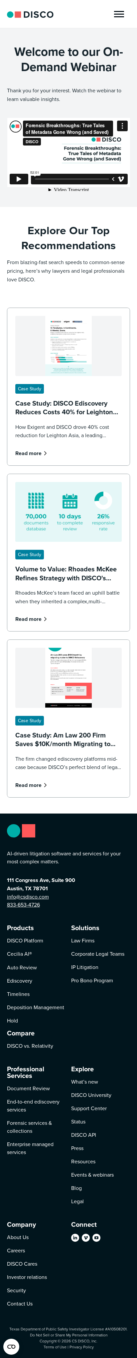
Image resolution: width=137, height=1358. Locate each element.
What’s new (84, 1081)
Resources (83, 1161)
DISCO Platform (25, 940)
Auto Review (22, 967)
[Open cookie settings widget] (11, 1347)
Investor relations (27, 1277)
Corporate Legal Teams (97, 953)
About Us (18, 1237)
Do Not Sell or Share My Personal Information (68, 1335)
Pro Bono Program (92, 980)
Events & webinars (92, 1174)
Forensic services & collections (29, 1126)
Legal (77, 1201)
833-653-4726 (23, 904)
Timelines (18, 994)
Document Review (28, 1088)
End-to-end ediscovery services (33, 1105)
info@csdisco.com (28, 896)
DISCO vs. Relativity (30, 1045)
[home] (30, 14)
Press (77, 1148)
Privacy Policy (81, 1347)
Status (78, 1121)
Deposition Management (35, 1007)
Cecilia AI (19, 954)
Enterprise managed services (30, 1148)
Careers (16, 1250)
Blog (76, 1188)
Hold (12, 1020)
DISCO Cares (22, 1263)
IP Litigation (84, 967)
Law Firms (82, 940)
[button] (119, 14)
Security (16, 1290)
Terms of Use (55, 1347)
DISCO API (83, 1134)
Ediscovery (19, 980)
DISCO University (91, 1095)
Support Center (89, 1108)
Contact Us (20, 1303)
